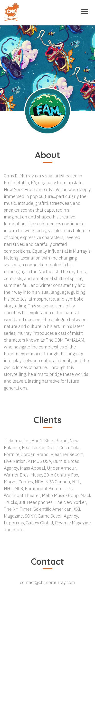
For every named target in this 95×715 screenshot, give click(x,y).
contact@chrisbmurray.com (47, 582)
